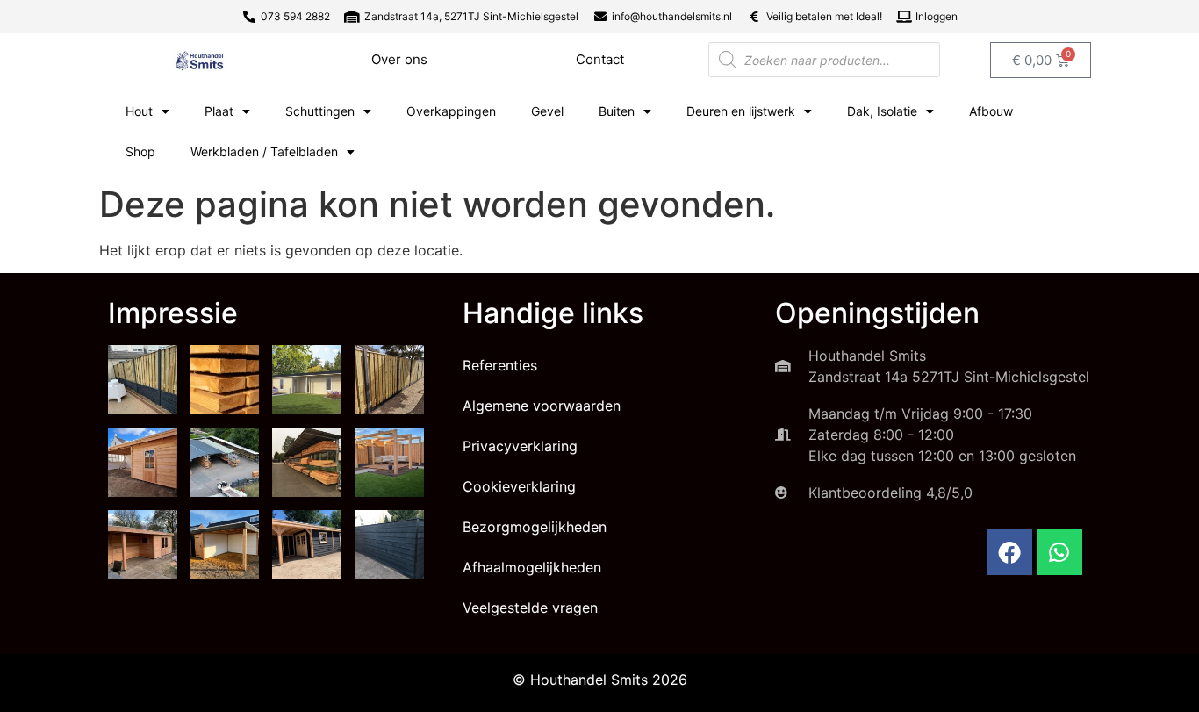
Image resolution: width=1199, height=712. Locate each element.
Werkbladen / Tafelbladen (264, 151)
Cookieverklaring (519, 486)
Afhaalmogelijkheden (532, 567)
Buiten (617, 111)
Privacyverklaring (520, 446)
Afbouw (991, 111)
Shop (140, 151)
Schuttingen (320, 111)
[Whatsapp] (1059, 552)
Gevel (547, 111)
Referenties (500, 365)
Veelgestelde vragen (530, 607)
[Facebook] (1009, 552)
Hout (139, 111)
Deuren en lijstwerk (740, 111)
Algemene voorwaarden (542, 405)
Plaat (219, 111)
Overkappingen (451, 111)
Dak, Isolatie (882, 111)
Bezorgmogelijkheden (535, 527)
